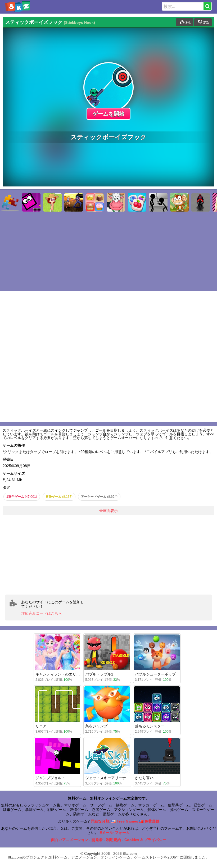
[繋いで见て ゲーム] (94, 202)
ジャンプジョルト (50, 778)
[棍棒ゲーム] (158, 202)
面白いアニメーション (69, 840)
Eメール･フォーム (115, 832)
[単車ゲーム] (200, 202)
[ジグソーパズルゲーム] (10, 202)
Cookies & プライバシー (145, 840)
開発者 (97, 840)
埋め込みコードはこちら (41, 613)
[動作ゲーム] (73, 202)
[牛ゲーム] (116, 202)
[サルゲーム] (179, 202)
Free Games (127, 821)
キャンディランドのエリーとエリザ (65, 674)
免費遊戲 (151, 821)
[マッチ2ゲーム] (137, 202)
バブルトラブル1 (99, 674)
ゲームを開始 (108, 114)
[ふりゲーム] (52, 202)
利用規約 (113, 840)
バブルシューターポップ (155, 674)
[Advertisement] (108, 555)
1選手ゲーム (21, 497)
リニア (41, 726)
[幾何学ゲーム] (31, 202)
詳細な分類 (100, 821)
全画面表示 (108, 511)
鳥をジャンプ (96, 726)
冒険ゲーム (59, 497)
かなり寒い (144, 778)
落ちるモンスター (150, 726)
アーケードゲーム (99, 497)
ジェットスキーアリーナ (105, 778)
